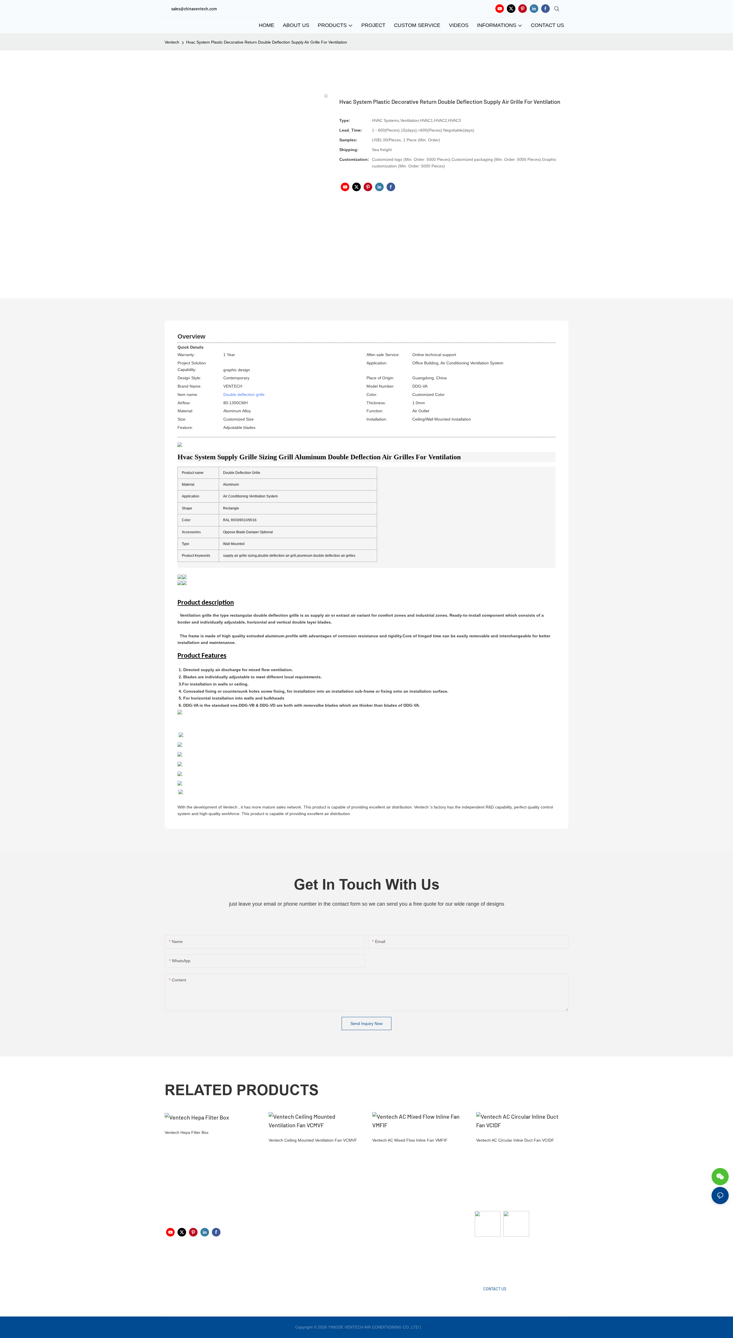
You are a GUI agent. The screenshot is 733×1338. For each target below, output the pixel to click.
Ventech (172, 42)
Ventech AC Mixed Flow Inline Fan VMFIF (410, 1140)
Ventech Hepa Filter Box (186, 1132)
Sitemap (430, 1327)
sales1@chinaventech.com (369, 1263)
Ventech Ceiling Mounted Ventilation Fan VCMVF (313, 1140)
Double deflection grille (244, 394)
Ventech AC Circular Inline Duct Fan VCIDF (515, 1140)
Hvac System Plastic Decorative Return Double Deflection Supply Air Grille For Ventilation (266, 42)
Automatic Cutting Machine (499, 1259)
